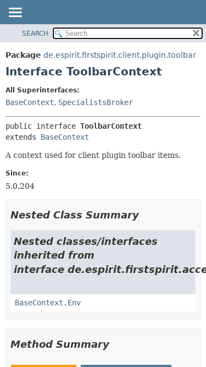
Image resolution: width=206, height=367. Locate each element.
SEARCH (35, 33)
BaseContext (29, 102)
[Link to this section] (146, 215)
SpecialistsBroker (95, 102)
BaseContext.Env (48, 302)
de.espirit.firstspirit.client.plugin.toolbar (119, 55)
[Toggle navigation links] (14, 13)
